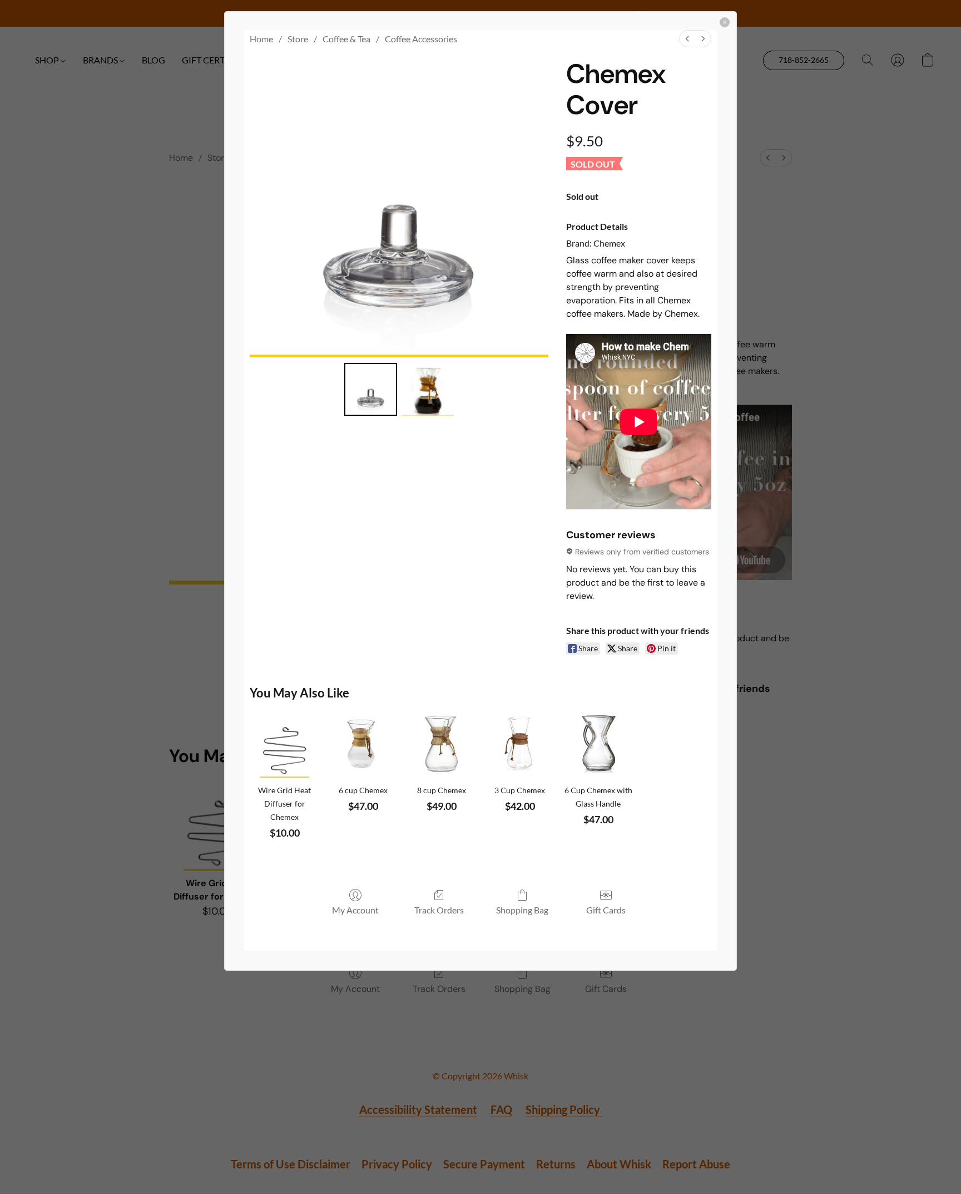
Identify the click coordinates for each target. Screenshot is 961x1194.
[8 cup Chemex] (441, 743)
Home (261, 38)
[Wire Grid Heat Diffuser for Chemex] (284, 743)
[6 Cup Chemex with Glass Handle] (598, 743)
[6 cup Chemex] (363, 743)
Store (298, 38)
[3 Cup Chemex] (519, 743)
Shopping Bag (522, 910)
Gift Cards (606, 910)
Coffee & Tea (346, 38)
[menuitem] (687, 39)
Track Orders (439, 910)
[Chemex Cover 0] (370, 389)
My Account (355, 910)
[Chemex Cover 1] (428, 389)
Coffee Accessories (421, 38)
